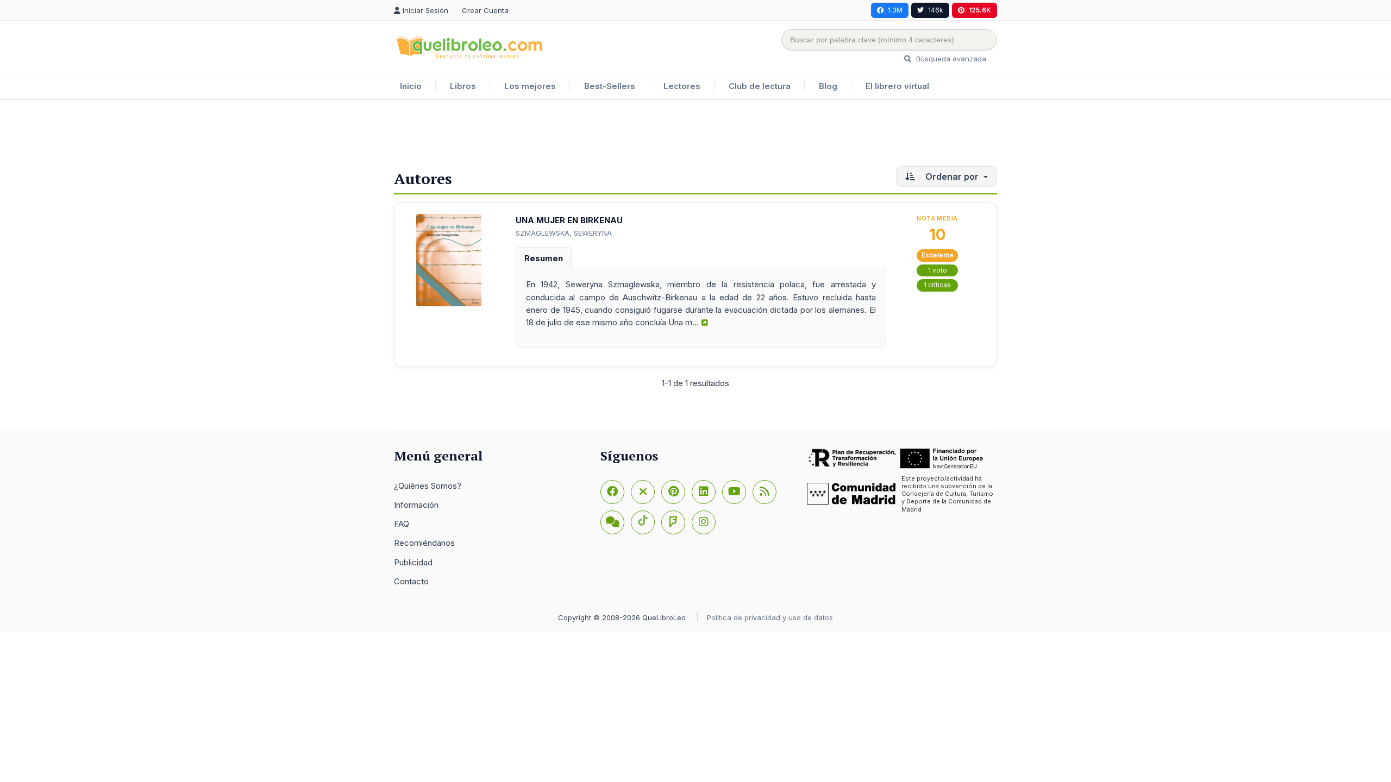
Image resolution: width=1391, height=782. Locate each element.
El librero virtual (897, 86)
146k (935, 10)
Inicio (411, 86)
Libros (463, 86)
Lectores (681, 86)
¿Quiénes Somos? (427, 486)
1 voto (937, 270)
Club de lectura (760, 86)
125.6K (980, 10)
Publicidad (413, 562)
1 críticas (937, 285)
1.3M (895, 10)
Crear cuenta (485, 10)
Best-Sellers (609, 86)
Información (416, 505)
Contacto (411, 581)
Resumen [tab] (543, 258)
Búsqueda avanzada (950, 58)
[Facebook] (612, 492)
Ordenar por (952, 176)
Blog (828, 86)
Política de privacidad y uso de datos (770, 617)
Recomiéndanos (424, 543)
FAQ (401, 524)
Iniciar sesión (426, 10)
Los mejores (530, 86)
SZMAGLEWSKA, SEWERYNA (564, 233)
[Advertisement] (695, 135)
